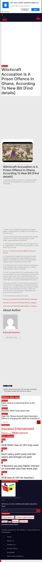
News (15, 432)
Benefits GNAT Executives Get (15, 411)
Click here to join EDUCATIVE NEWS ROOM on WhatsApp (20, 299)
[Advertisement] (21, 43)
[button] (3, 17)
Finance (4, 433)
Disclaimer (11, 552)
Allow (35, 10)
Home (9, 537)
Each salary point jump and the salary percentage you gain (18, 455)
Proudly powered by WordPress (13, 530)
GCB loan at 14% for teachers (17, 477)
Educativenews (11, 332)
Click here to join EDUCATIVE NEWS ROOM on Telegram (19, 302)
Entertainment (24, 428)
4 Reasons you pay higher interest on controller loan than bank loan (20, 467)
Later (25, 10)
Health (9, 433)
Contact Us (11, 545)
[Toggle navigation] (4, 15)
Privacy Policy (12, 548)
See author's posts (11, 337)
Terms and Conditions (15, 556)
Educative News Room (9, 524)
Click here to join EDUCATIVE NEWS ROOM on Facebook (20, 306)
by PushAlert (6, 11)
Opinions (4, 66)
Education (7, 428)
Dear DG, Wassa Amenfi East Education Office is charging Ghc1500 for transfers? (20, 417)
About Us (10, 541)
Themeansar (5, 532)
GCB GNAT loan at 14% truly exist (20, 445)
